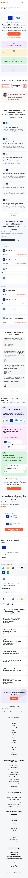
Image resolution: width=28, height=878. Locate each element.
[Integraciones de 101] (8, 568)
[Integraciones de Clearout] (22, 599)
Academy (14, 830)
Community (14, 837)
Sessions (13, 720)
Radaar (13, 745)
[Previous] (12, 390)
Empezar (14, 698)
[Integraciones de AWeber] (13, 599)
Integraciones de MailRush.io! (20, 272)
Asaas (18, 7)
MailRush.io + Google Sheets (14, 797)
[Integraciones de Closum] (3, 603)
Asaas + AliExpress (14, 779)
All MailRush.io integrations (14, 792)
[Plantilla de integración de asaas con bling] (14, 159)
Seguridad (14, 860)
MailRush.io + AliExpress (14, 806)
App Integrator (14, 832)
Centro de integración (5, 7)
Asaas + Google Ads (14, 781)
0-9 (3, 708)
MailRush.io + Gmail (14, 799)
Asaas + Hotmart (14, 767)
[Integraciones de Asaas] (3, 572)
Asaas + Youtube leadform (14, 784)
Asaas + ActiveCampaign (14, 774)
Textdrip (14, 723)
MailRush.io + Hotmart (14, 795)
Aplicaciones (13, 7)
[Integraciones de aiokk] (22, 568)
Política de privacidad (14, 854)
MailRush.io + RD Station (14, 804)
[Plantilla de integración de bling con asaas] (14, 174)
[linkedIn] (12, 848)
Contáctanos (14, 862)
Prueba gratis (14, 33)
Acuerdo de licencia (14, 852)
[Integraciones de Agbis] (17, 568)
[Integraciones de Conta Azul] (3, 568)
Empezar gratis (14, 488)
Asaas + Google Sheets (14, 769)
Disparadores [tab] (20, 240)
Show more (14, 786)
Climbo (13, 725)
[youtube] (15, 848)
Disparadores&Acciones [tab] (8, 240)
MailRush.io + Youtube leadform (14, 811)
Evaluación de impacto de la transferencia (14, 858)
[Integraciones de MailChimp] (3, 599)
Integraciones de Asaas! (21, 254)
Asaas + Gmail (14, 772)
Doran (13, 737)
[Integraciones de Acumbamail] (8, 599)
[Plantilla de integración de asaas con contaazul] (14, 127)
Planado (14, 732)
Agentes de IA (14, 841)
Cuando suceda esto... (10, 513)
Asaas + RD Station (14, 777)
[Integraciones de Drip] (13, 603)
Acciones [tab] (5, 243)
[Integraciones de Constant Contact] (8, 603)
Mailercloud (14, 754)
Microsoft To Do (14, 728)
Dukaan (14, 740)
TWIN (13, 752)
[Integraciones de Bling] (13, 572)
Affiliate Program (14, 839)
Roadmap (14, 835)
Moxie (13, 730)
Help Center (14, 828)
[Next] (15, 390)
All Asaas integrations (14, 765)
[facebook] (9, 848)
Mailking (14, 735)
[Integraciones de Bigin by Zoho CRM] (8, 572)
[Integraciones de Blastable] (17, 599)
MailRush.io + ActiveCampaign (14, 802)
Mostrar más (14, 215)
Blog (14, 826)
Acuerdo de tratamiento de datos (14, 856)
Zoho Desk (13, 742)
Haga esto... (7, 520)
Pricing (14, 823)
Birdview (14, 756)
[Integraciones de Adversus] (13, 568)
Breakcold (13, 747)
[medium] (18, 848)
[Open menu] (25, 2)
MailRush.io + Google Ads (14, 809)
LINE (13, 749)
